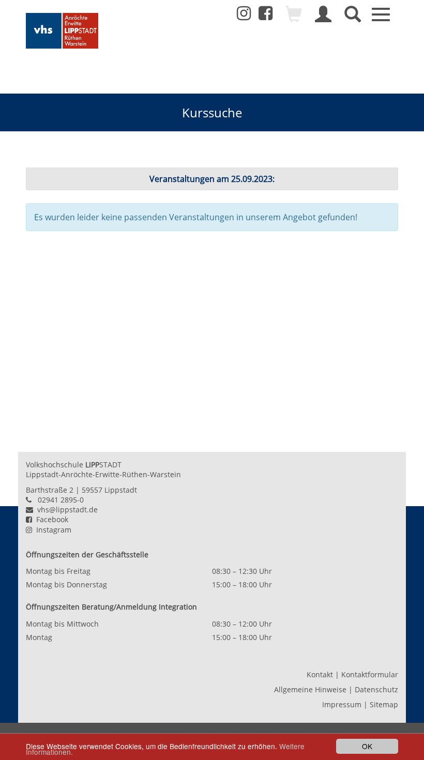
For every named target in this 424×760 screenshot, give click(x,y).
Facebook (50, 519)
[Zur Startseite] (62, 31)
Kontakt (320, 674)
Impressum (341, 704)
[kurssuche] (352, 18)
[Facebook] (265, 16)
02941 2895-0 (61, 500)
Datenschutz (376, 689)
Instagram (51, 530)
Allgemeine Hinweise (310, 689)
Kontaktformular (369, 674)
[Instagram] (243, 13)
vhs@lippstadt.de (65, 509)
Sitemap (384, 704)
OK (367, 746)
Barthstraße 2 (49, 490)
